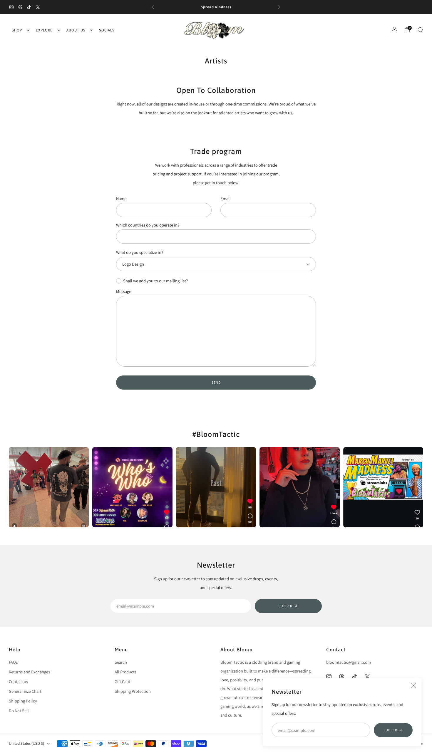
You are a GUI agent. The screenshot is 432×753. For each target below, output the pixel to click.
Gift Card (122, 681)
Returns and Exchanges (29, 672)
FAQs (13, 662)
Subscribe (393, 730)
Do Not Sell (19, 710)
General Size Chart (25, 691)
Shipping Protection (133, 691)
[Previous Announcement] (153, 7)
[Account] (394, 30)
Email (225, 198)
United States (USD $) (26, 743)
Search (121, 662)
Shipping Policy (23, 701)
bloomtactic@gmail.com (348, 662)
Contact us (18, 681)
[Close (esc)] (413, 686)
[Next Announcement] (279, 7)
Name (121, 198)
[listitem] (216, 7)
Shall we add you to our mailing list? (155, 281)
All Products (125, 672)
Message (123, 291)
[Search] (420, 30)
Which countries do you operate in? (147, 225)
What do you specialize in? (139, 252)
